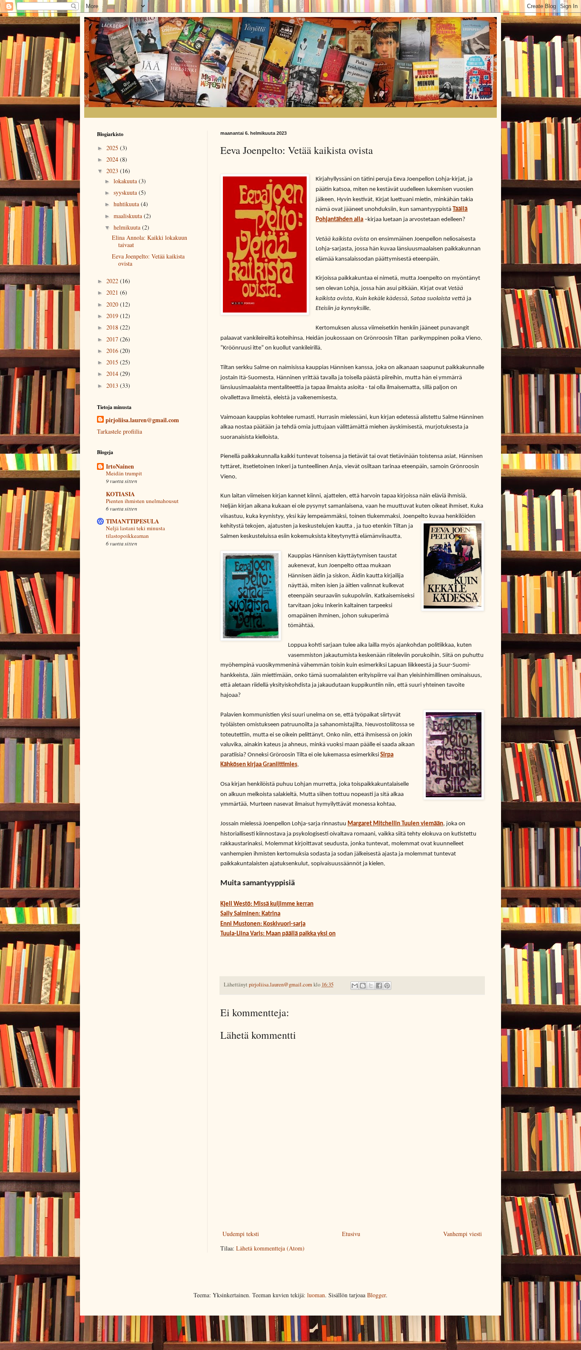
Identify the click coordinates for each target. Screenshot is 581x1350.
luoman (316, 1295)
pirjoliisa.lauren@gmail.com (142, 420)
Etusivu (351, 1234)
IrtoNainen (120, 466)
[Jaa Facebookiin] (379, 985)
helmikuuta (128, 227)
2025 (113, 148)
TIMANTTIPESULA (132, 521)
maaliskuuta (129, 216)
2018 (113, 327)
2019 (113, 316)
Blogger (376, 1295)
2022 (113, 281)
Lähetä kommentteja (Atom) (270, 1248)
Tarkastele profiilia (119, 431)
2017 (113, 339)
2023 (113, 171)
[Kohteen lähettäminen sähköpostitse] (354, 985)
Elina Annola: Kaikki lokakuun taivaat (149, 241)
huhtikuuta (127, 204)
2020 (113, 304)
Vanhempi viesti (462, 1234)
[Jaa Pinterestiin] (387, 985)
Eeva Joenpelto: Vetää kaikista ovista (148, 259)
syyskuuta (126, 192)
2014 (113, 373)
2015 (113, 362)
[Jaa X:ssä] (371, 985)
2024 (113, 159)
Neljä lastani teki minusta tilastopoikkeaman (135, 531)
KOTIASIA (120, 493)
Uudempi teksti (240, 1234)
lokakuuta (126, 181)
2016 (113, 351)
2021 (113, 292)
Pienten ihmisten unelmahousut (142, 501)
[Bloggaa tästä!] (363, 985)
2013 (113, 385)
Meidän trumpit (124, 473)
